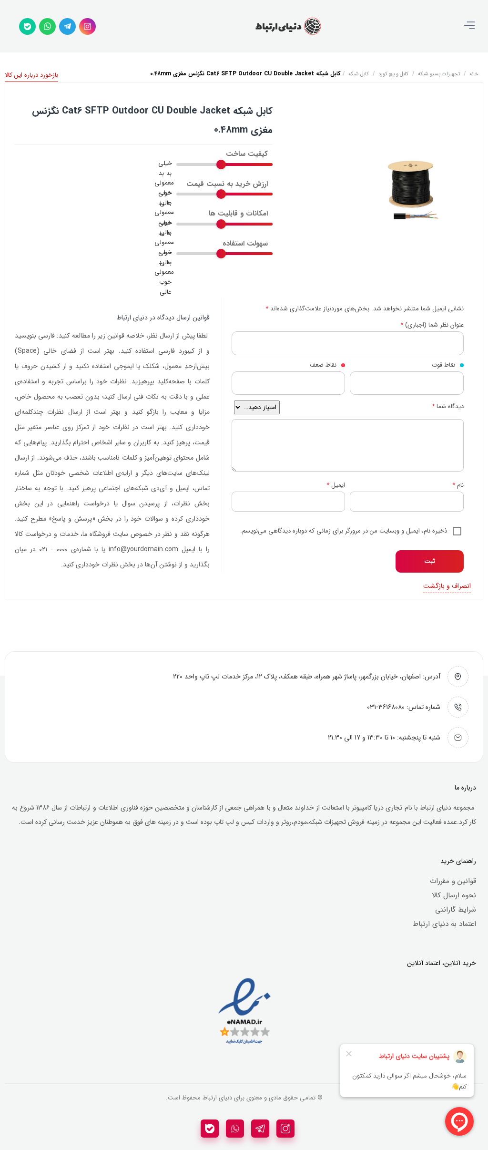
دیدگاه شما (448, 406)
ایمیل (335, 485)
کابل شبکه (358, 74)
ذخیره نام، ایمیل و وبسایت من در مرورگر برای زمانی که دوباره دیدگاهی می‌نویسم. (343, 531)
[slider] (221, 164)
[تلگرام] (67, 26)
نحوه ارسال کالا (454, 895)
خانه (473, 74)
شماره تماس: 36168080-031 (403, 707)
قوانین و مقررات (453, 881)
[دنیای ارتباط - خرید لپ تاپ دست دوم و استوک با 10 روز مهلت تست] (288, 26)
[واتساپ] (47, 26)
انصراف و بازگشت (447, 586)
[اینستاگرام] (87, 26)
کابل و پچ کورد (393, 74)
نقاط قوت (443, 365)
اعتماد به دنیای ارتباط (444, 924)
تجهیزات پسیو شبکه (439, 74)
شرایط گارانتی (455, 909)
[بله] (27, 26)
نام (458, 485)
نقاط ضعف (323, 365)
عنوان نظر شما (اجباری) (432, 325)
